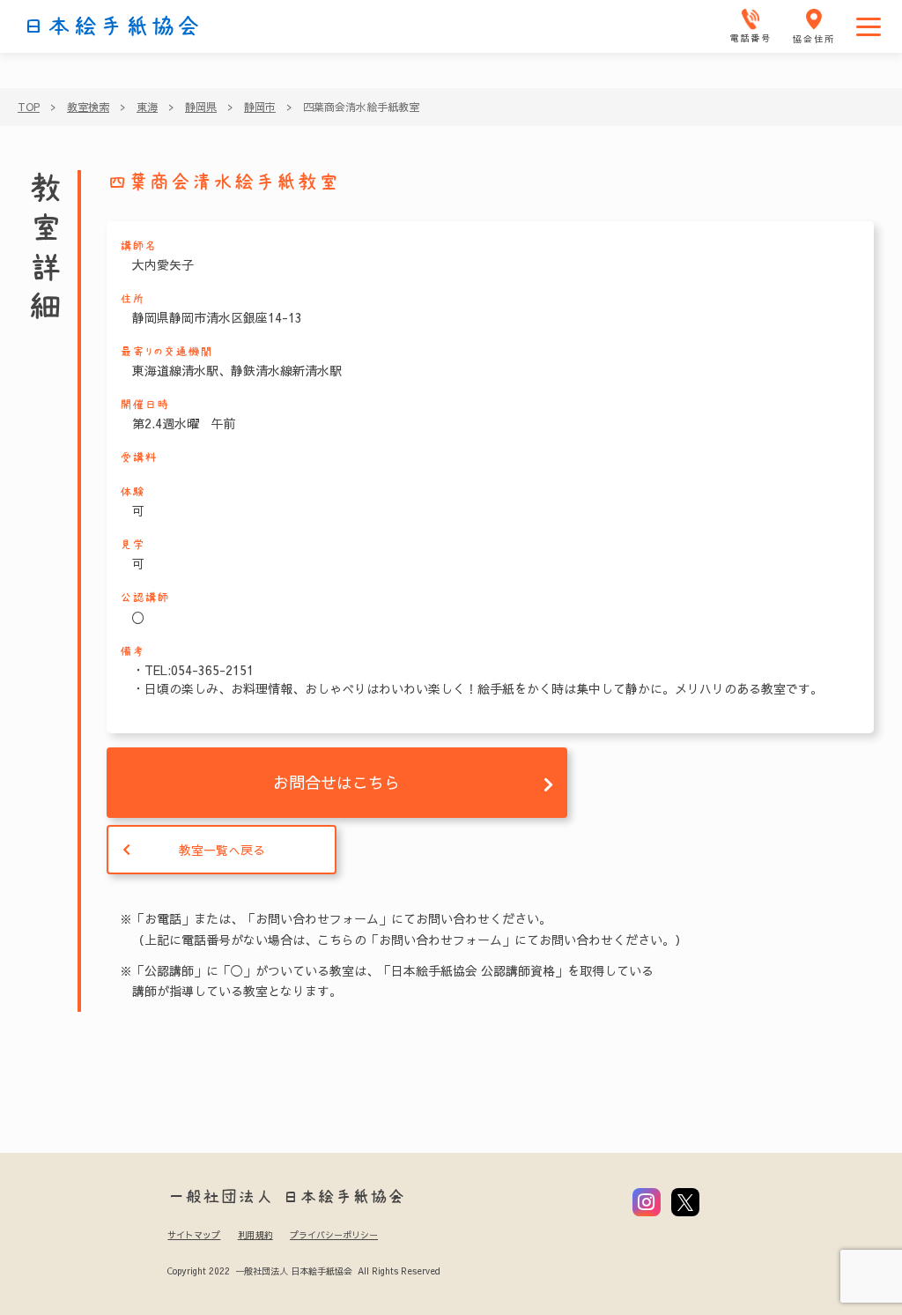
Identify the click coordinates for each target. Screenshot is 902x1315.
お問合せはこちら (336, 782)
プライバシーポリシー (334, 1235)
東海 (147, 107)
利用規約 (255, 1235)
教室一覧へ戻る (222, 849)
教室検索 (88, 107)
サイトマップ (193, 1235)
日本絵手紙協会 (112, 26)
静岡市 (260, 107)
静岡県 (201, 107)
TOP (29, 107)
